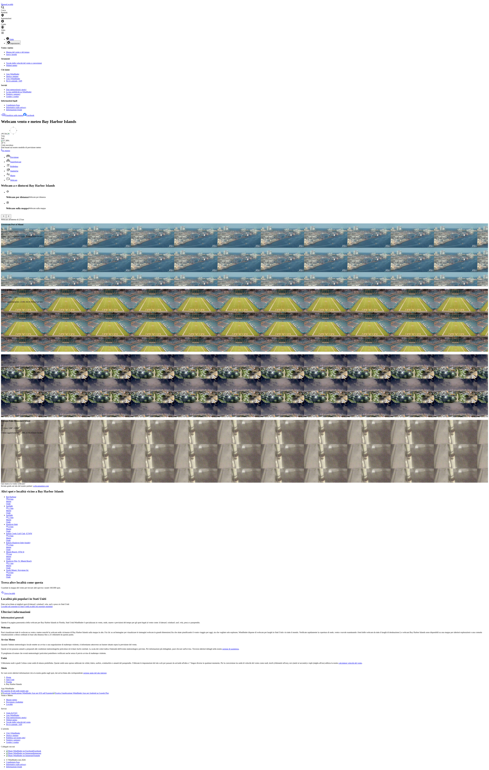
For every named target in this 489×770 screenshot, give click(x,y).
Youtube (36, 755)
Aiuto (11, 39)
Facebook (30, 115)
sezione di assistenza (230, 649)
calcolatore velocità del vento (350, 663)
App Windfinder (12, 74)
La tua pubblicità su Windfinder (18, 92)
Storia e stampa (12, 76)
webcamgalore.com (41, 486)
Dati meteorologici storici (16, 90)
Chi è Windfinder (13, 79)
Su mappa (6, 151)
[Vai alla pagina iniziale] (1, 2)
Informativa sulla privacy (16, 107)
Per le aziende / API (14, 81)
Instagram (37, 753)
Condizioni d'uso (13, 105)
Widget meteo (11, 65)
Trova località (9, 593)
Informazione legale (14, 110)
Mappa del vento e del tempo (17, 52)
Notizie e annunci (13, 94)
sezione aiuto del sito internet (94, 673)
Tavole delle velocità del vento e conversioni (24, 63)
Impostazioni (15, 43)
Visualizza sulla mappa (14, 115)
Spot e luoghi (11, 54)
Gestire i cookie (12, 96)
